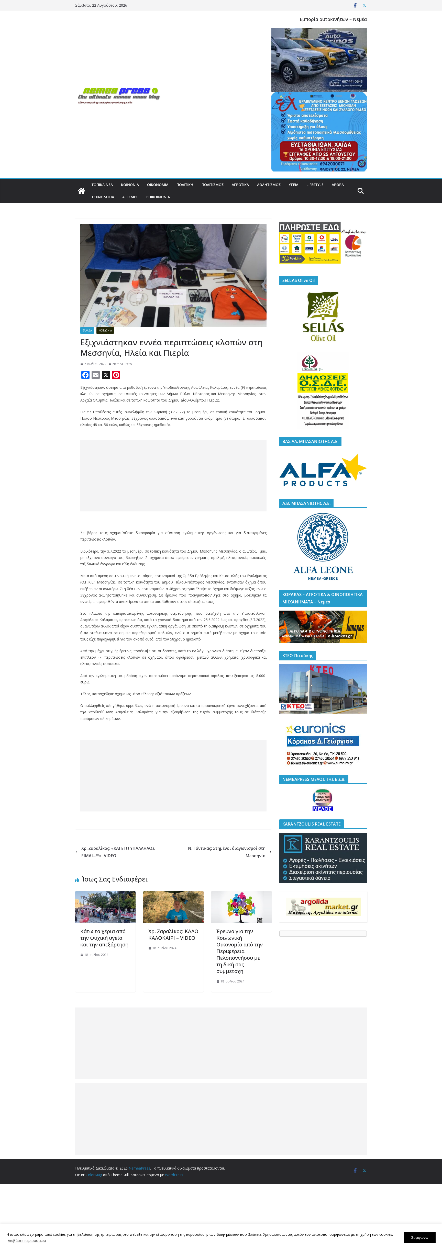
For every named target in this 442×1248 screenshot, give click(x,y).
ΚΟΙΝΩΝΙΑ (130, 184)
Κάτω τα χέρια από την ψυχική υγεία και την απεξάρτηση (104, 938)
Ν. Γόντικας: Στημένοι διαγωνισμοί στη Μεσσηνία (227, 851)
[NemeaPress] (81, 191)
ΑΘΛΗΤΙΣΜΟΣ (269, 184)
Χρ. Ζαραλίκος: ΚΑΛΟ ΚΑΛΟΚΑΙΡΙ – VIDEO (173, 934)
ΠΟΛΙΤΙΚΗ (184, 184)
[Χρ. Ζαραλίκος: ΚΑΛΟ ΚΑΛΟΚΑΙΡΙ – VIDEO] (173, 895)
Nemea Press (122, 364)
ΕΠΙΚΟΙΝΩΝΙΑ (158, 196)
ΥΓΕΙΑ (293, 184)
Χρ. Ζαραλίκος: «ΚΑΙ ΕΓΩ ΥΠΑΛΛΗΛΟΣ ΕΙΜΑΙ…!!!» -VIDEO (118, 851)
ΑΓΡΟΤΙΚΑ (240, 184)
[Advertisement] (173, 475)
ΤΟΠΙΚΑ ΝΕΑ (102, 184)
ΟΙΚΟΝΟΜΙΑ (157, 184)
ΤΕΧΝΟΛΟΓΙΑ (103, 196)
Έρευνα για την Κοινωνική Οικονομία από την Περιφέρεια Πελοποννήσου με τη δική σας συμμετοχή (239, 951)
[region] (221, 1236)
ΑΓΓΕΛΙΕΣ (130, 196)
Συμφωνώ (419, 1237)
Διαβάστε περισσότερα (27, 1240)
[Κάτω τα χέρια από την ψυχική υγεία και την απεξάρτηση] (105, 895)
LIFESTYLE (315, 184)
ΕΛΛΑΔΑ (87, 330)
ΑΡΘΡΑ (338, 184)
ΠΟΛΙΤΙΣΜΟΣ (213, 184)
